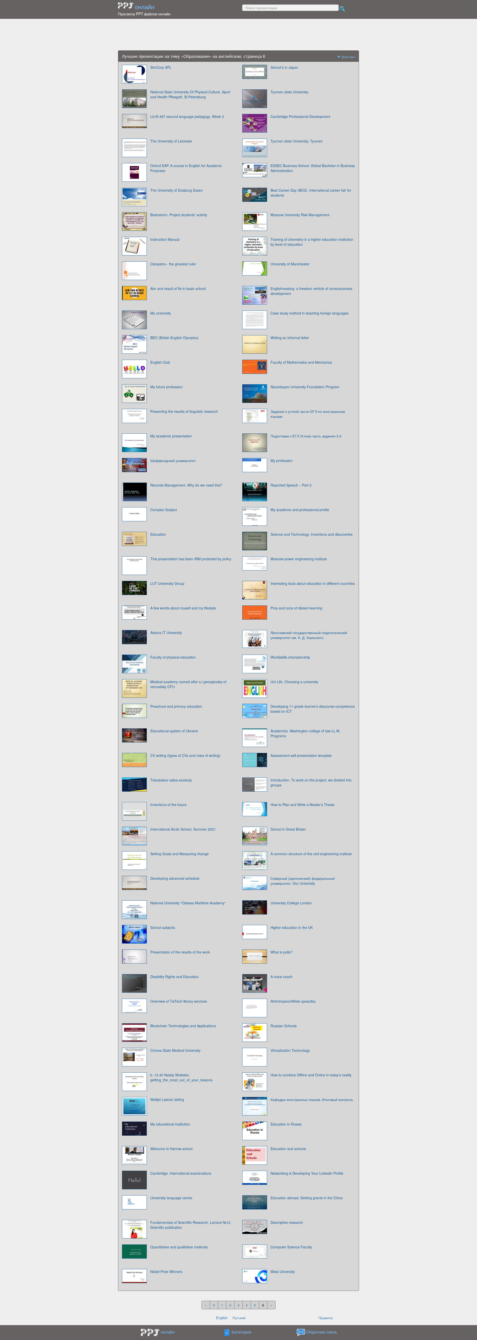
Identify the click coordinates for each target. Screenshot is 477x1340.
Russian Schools (284, 1025)
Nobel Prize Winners (166, 1271)
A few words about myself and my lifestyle (183, 607)
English (222, 1317)
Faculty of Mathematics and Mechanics (301, 362)
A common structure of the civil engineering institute (311, 853)
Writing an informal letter (290, 337)
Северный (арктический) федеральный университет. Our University (303, 881)
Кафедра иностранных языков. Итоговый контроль (312, 1099)
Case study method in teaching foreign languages (310, 313)
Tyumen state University (289, 91)
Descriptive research (287, 1222)
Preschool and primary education (176, 706)
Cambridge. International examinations (180, 1173)
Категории (241, 1332)
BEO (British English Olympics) (174, 337)
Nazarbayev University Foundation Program (305, 386)
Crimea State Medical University (175, 1050)
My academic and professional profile (300, 509)
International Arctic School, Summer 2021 (183, 829)
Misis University (283, 1271)
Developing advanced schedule (174, 878)
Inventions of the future (168, 804)
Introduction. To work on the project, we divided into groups (311, 782)
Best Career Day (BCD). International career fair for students (311, 193)
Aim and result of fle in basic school (178, 288)
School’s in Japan (284, 67)
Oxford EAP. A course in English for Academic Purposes (186, 168)
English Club (160, 362)
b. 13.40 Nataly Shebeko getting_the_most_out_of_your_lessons (181, 1077)
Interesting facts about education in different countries (313, 583)
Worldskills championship (290, 657)
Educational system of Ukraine (174, 730)
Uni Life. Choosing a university (294, 681)
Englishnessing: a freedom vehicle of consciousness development (311, 291)
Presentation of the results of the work (180, 952)
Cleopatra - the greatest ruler (173, 263)
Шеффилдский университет (173, 460)
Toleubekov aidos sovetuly (171, 779)
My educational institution (170, 1124)
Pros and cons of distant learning (296, 607)
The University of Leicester (171, 141)
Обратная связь (321, 1332)
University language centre (171, 1197)
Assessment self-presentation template (301, 755)
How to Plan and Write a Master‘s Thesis (302, 804)
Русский (239, 1317)
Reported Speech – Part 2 (291, 485)
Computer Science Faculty (291, 1246)
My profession (282, 460)
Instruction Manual (164, 239)
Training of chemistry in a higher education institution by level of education (312, 242)
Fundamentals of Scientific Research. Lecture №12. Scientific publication (190, 1225)
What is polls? (281, 952)
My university (160, 313)
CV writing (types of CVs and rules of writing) (185, 755)
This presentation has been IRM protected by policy (190, 558)
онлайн (144, 6)
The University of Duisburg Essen (176, 190)
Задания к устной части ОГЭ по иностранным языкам (308, 414)
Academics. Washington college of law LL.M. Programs (305, 733)
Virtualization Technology (290, 1050)
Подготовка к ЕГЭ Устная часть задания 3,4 (306, 435)
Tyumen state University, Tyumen (297, 141)
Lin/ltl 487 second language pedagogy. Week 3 (187, 116)
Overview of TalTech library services (178, 1001)
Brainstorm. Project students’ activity (178, 214)
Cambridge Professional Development (300, 116)
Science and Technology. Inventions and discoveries (312, 534)
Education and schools (288, 1148)
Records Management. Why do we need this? (186, 485)
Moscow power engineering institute (299, 558)
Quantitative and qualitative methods (179, 1246)
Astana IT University (166, 632)
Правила (325, 1317)
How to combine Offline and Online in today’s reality (311, 1074)
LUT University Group (167, 583)
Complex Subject (163, 509)
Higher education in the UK (292, 927)
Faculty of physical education (173, 657)
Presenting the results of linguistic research (184, 411)
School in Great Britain (288, 829)
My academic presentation (171, 435)
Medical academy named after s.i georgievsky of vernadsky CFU (188, 684)
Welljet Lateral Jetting (167, 1099)
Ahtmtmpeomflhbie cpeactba (293, 1001)
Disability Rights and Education (174, 976)
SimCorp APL (160, 67)
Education (158, 534)
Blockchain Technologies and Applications (183, 1025)
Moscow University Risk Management (300, 214)
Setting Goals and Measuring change (179, 853)
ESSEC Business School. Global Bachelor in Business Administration (313, 168)
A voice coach (281, 976)
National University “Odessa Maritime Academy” (188, 902)
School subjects (162, 927)
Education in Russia (286, 1124)
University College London (291, 902)
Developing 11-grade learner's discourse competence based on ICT (313, 709)
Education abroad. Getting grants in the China (307, 1197)
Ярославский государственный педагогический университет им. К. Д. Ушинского (309, 635)
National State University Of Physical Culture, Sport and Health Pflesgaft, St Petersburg (190, 94)
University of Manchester (290, 263)
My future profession (166, 386)
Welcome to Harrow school (171, 1148)
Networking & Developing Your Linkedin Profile (307, 1173)
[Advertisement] (238, 35)
